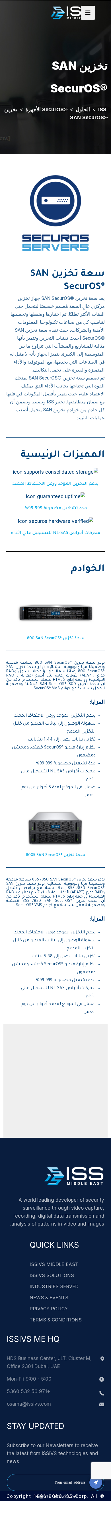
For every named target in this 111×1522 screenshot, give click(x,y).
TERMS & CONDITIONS (56, 1320)
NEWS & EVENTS (49, 1297)
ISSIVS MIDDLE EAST (54, 1264)
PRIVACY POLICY (49, 1308)
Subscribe (95, 1482)
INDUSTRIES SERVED (54, 1286)
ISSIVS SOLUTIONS (52, 1275)
